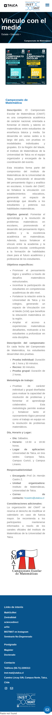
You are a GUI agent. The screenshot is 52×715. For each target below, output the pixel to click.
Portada (4, 34)
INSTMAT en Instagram (16, 632)
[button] (47, 5)
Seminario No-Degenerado (18, 636)
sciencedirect (11, 622)
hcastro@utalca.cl (34, 498)
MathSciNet (10, 612)
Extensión (15, 34)
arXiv (7, 627)
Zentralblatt (10, 617)
